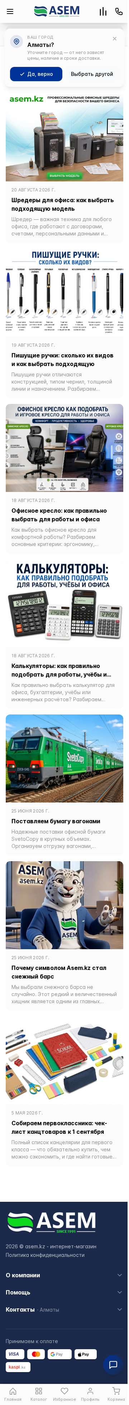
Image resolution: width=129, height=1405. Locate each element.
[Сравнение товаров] (103, 11)
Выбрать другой (92, 74)
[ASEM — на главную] (56, 11)
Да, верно (40, 74)
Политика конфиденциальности (45, 1255)
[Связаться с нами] (119, 11)
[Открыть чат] (113, 1365)
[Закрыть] (114, 38)
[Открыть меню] (10, 11)
